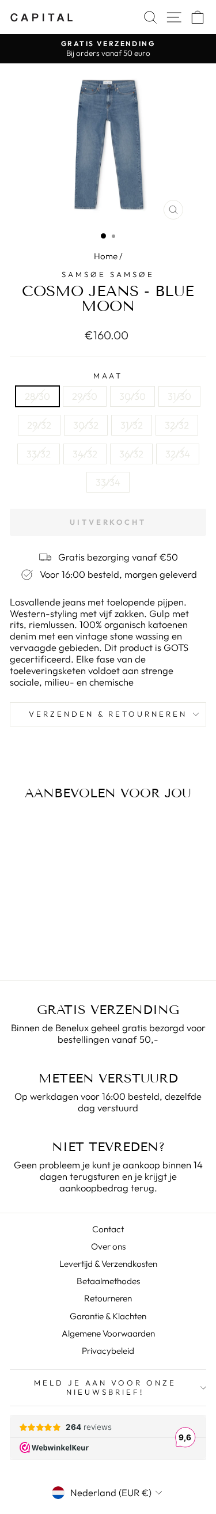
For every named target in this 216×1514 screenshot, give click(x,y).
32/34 (177, 454)
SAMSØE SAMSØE (108, 274)
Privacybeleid (108, 1350)
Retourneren (108, 1298)
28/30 (37, 396)
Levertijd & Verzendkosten (108, 1263)
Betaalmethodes (108, 1280)
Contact (108, 1229)
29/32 (39, 425)
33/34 (108, 482)
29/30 (84, 396)
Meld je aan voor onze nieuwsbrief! (105, 1387)
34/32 (85, 454)
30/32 (85, 425)
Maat (108, 376)
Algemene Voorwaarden (108, 1333)
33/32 (38, 454)
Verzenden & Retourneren (108, 713)
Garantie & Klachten (108, 1316)
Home (106, 256)
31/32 (131, 425)
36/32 (131, 454)
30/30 (132, 396)
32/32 (177, 425)
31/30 (179, 396)
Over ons (108, 1246)
